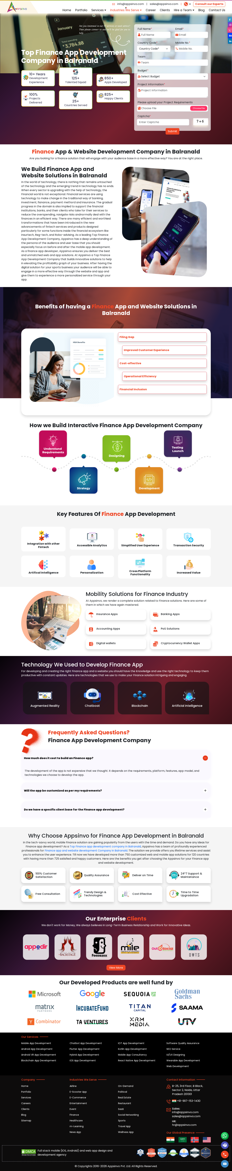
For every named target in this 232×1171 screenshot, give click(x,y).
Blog (201, 10)
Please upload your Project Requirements (165, 102)
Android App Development (36, 1049)
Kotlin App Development (132, 1049)
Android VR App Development (38, 1054)
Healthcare (76, 1120)
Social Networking (128, 1115)
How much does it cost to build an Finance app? (58, 758)
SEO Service (173, 1049)
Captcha (144, 116)
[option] (45, 698)
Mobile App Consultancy (132, 1054)
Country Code (148, 43)
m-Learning (77, 1126)
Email (179, 29)
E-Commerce (78, 1097)
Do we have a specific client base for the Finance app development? (74, 810)
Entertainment (78, 1103)
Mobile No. (182, 43)
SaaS (121, 1109)
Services (97, 10)
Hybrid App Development (84, 1054)
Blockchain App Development (38, 1060)
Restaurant (124, 1103)
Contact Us (217, 10)
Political (122, 1091)
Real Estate (124, 1097)
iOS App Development (83, 1060)
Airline (73, 1086)
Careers (26, 1103)
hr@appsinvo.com (184, 1125)
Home (67, 10)
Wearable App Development (183, 1060)
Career (151, 10)
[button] (225, 1164)
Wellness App (126, 1132)
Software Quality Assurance (182, 1043)
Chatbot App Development (86, 1043)
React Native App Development (136, 1060)
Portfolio (81, 10)
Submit (172, 131)
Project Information (151, 84)
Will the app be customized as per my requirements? (63, 791)
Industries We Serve (125, 10)
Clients (165, 10)
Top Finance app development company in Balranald (105, 846)
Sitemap (26, 1120)
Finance (74, 1115)
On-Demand (125, 1086)
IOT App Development (131, 1043)
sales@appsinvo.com (164, 4)
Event (73, 1109)
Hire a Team (183, 10)
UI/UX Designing (175, 1054)
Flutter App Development (85, 1049)
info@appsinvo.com (130, 4)
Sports (122, 1120)
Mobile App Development (36, 1043)
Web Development (177, 1066)
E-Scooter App (78, 1091)
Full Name (145, 29)
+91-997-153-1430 (188, 1101)
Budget (143, 70)
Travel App (124, 1126)
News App (75, 1132)
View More (116, 968)
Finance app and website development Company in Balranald (86, 850)
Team (141, 57)
